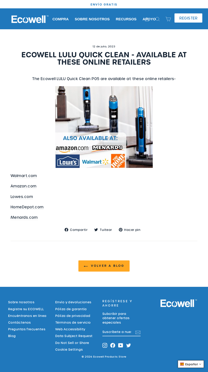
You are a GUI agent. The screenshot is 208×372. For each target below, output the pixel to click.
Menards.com (24, 217)
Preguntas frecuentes (26, 329)
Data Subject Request (74, 336)
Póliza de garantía (71, 309)
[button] (191, 364)
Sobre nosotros (92, 19)
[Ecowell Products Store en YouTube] (120, 345)
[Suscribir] (138, 332)
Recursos (126, 19)
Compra (60, 19)
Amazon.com (24, 186)
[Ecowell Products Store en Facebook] (112, 345)
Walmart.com (24, 175)
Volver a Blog (107, 265)
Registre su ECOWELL (26, 309)
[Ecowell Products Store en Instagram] (104, 345)
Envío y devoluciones (73, 302)
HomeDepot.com (27, 207)
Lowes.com (22, 196)
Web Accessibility (70, 329)
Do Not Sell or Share (72, 343)
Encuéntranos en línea (27, 316)
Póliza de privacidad (72, 316)
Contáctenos (19, 322)
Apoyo (149, 19)
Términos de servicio (73, 322)
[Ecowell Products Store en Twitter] (128, 345)
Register (188, 18)
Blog (12, 336)
